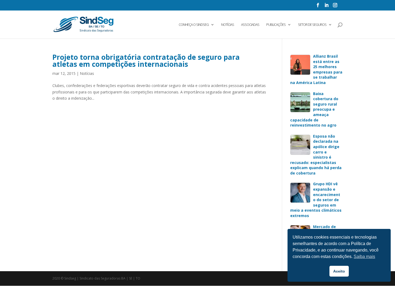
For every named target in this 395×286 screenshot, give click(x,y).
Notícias (227, 25)
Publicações (276, 25)
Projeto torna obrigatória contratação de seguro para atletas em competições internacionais (146, 60)
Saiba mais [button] (364, 256)
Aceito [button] (339, 271)
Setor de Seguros (312, 25)
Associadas (250, 25)
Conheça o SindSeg (194, 25)
